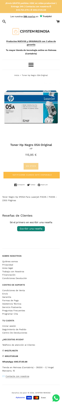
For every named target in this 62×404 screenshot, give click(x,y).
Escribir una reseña (31, 228)
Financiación (8, 275)
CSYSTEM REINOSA (42, 393)
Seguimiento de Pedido (14, 329)
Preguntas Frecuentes (13, 310)
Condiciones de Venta (13, 290)
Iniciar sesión (9, 326)
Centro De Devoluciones (14, 333)
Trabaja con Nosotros (13, 271)
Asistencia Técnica (11, 304)
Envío (5, 293)
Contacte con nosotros (17, 376)
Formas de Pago (10, 300)
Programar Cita (10, 314)
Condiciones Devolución (14, 278)
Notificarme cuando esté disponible (32, 175)
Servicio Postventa (11, 307)
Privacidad (7, 265)
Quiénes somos (10, 261)
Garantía (6, 297)
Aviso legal (7, 268)
